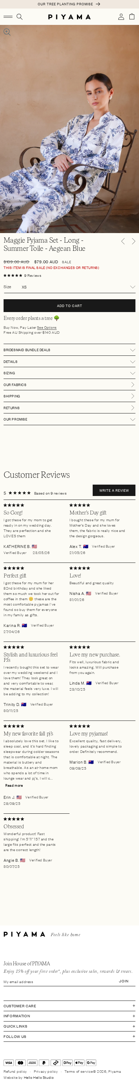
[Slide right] (133, 241)
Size (7, 286)
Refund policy (15, 1071)
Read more (14, 785)
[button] (8, 16)
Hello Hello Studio (39, 1077)
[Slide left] (123, 241)
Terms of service (79, 1071)
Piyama (114, 1071)
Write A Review (114, 490)
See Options (47, 327)
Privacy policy (46, 1071)
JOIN (124, 981)
